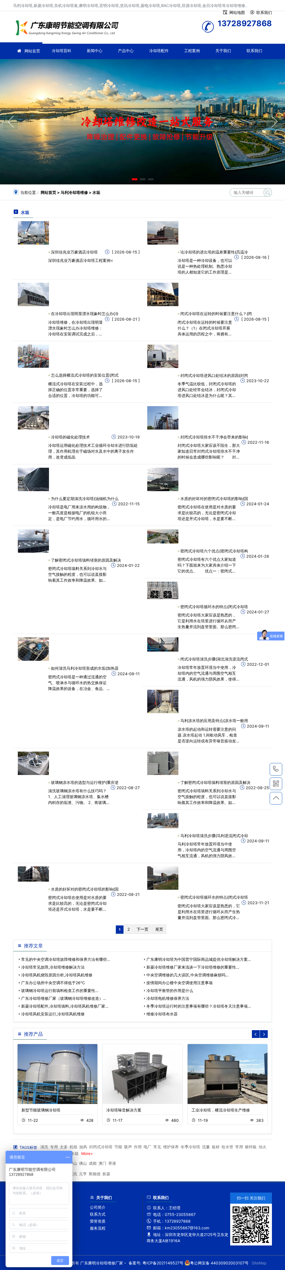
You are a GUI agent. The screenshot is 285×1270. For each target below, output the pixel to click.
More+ (87, 1153)
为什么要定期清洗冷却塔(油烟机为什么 (85, 498)
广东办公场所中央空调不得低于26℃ (53, 982)
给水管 (227, 1146)
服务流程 (97, 1228)
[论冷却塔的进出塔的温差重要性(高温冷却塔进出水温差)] (162, 232)
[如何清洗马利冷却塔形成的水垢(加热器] (33, 648)
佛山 (83, 1163)
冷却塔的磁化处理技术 (70, 437)
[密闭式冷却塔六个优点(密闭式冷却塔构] (162, 535)
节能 (118, 1146)
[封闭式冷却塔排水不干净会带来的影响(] (162, 417)
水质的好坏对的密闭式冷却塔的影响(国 (214, 498)
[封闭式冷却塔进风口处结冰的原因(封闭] (162, 355)
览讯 (73, 1173)
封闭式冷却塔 (100, 1146)
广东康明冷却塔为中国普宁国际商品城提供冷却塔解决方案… (198, 959)
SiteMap (259, 1263)
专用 (54, 1146)
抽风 (83, 1146)
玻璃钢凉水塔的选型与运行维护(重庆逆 (85, 782)
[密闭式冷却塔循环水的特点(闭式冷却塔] (162, 590)
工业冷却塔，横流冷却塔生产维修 (220, 1110)
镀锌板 (251, 1146)
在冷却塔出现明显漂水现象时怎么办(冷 (85, 313)
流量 (206, 1146)
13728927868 (276, 769)
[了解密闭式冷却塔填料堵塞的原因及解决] (33, 540)
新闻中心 (94, 50)
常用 (239, 1146)
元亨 (83, 1173)
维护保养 (171, 1146)
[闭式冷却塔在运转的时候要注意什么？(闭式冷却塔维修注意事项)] (162, 294)
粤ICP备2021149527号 (162, 1263)
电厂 (147, 1146)
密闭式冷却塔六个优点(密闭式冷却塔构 (214, 551)
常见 (157, 1146)
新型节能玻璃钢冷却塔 (40, 1110)
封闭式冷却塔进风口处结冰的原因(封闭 (214, 375)
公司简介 (97, 1207)
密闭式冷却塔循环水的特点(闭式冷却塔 (214, 606)
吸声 (128, 1146)
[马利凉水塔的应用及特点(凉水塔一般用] (162, 701)
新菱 (106, 1173)
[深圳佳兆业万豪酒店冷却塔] (33, 232)
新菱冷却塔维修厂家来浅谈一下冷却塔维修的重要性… (192, 967)
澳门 (102, 1163)
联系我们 (254, 50)
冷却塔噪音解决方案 (123, 1110)
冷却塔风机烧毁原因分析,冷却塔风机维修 (56, 974)
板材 (216, 1146)
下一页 (142, 929)
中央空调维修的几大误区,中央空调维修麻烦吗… (187, 974)
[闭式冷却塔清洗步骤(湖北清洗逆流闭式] (162, 644)
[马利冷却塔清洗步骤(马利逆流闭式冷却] (162, 820)
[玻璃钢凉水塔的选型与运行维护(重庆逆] (33, 762)
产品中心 (126, 50)
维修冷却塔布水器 (162, 1013)
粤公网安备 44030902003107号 (219, 1263)
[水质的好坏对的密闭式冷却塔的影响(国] (162, 479)
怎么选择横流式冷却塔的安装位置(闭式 (85, 375)
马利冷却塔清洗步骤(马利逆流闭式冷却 (214, 835)
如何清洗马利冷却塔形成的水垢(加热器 (85, 668)
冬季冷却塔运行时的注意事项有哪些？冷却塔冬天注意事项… (198, 1006)
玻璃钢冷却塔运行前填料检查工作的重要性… (60, 990)
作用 (138, 1146)
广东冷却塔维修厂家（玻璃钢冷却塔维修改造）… (63, 998)
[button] (134, 179)
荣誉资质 (97, 1221)
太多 (64, 1146)
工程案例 (192, 50)
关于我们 (223, 50)
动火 (262, 1146)
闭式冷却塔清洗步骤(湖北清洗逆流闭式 (214, 659)
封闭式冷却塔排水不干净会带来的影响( (214, 437)
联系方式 (97, 1214)
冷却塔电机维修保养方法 (167, 998)
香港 (112, 1163)
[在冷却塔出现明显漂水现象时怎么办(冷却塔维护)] (33, 294)
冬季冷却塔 (190, 1146)
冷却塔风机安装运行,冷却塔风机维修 (53, 1013)
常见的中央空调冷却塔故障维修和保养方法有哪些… (65, 959)
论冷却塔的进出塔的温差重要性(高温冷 (214, 252)
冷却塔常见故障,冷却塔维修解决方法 (53, 967)
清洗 (44, 1146)
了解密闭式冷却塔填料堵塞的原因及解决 (86, 560)
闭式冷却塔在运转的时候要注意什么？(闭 (216, 313)
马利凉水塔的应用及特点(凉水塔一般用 (214, 720)
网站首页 (32, 50)
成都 (93, 1163)
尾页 (159, 929)
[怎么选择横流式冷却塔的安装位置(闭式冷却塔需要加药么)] (33, 355)
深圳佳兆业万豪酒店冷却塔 (74, 252)
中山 (73, 1163)
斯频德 (94, 1173)
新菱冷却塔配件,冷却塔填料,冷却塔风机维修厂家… (65, 1006)
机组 (73, 1146)
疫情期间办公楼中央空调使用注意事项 (179, 982)
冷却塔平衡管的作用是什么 (169, 990)
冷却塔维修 (68, 28)
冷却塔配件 (159, 50)
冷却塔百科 (61, 50)
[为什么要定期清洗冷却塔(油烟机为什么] (33, 479)
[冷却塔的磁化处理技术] (33, 417)
